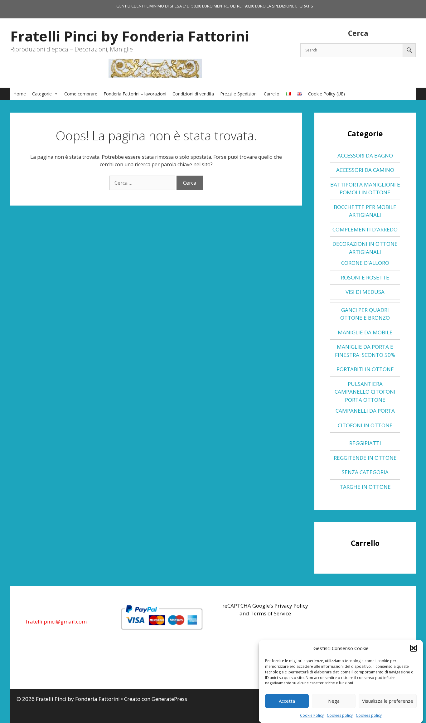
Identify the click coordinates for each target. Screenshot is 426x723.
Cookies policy (340, 715)
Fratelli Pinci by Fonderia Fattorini (129, 36)
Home (19, 94)
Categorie (42, 94)
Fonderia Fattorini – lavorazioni (135, 94)
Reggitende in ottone (365, 457)
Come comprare (80, 94)
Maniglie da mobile (365, 332)
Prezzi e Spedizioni (239, 94)
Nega (334, 701)
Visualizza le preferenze (387, 701)
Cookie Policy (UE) (326, 94)
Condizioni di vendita (193, 94)
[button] (413, 648)
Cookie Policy (312, 715)
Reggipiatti (365, 443)
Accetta (287, 701)
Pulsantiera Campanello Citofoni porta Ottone (365, 391)
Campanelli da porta (365, 410)
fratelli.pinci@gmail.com (56, 621)
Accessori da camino (365, 169)
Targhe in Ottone (365, 486)
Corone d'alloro (365, 262)
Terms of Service (270, 613)
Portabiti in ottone (365, 369)
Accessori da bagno (365, 155)
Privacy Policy (291, 605)
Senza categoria (365, 472)
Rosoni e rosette (365, 277)
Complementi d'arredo (365, 229)
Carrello (271, 94)
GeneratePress (169, 698)
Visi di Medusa (365, 291)
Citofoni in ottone (365, 425)
